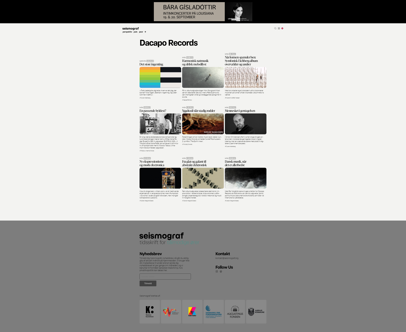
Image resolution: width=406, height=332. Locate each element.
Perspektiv (127, 31)
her (165, 270)
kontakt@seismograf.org (226, 257)
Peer (141, 31)
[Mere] (145, 31)
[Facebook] (221, 271)
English (282, 28)
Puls (135, 31)
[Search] (275, 28)
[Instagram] (216, 271)
